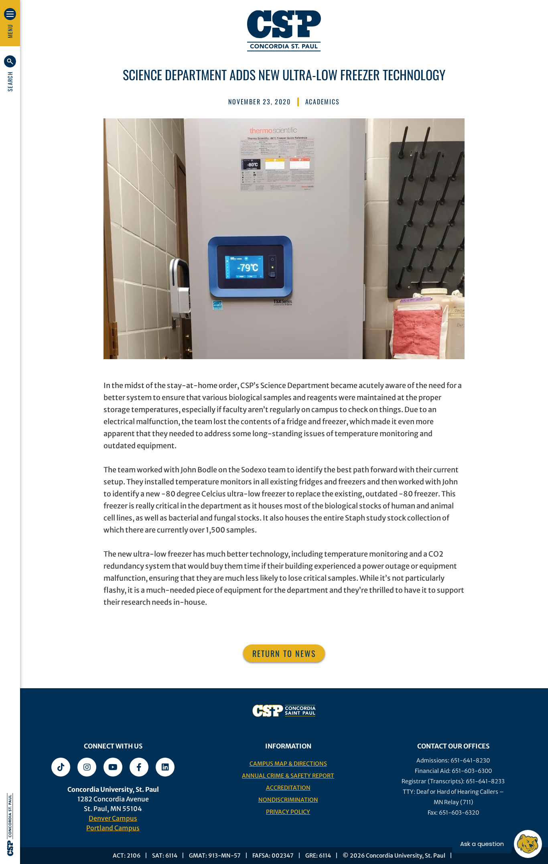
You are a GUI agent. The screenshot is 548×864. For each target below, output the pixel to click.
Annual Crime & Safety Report (288, 775)
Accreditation (288, 787)
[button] (10, 73)
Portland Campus (113, 828)
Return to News (284, 653)
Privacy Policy (288, 811)
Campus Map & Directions (288, 763)
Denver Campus (113, 818)
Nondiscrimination (288, 799)
